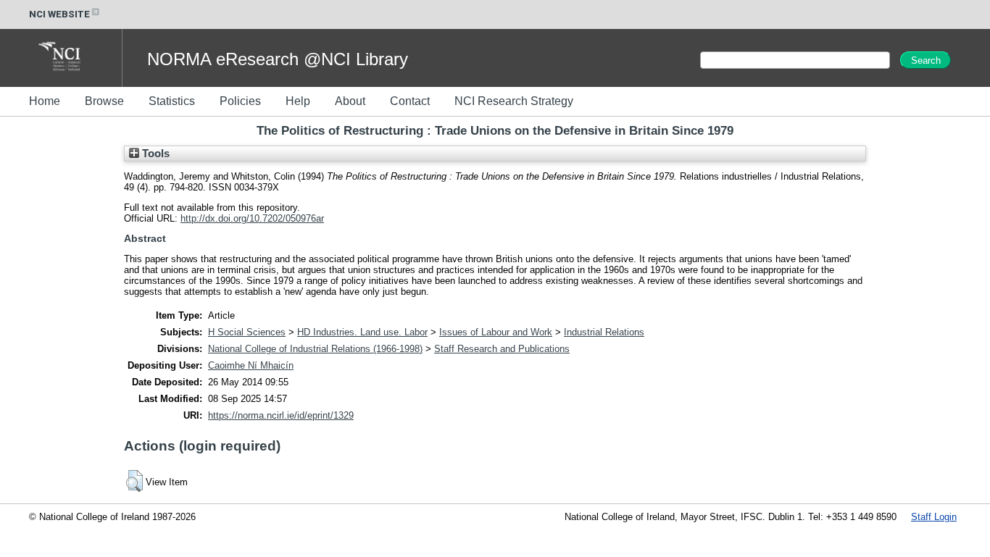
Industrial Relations (604, 332)
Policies (240, 101)
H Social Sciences (247, 332)
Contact (410, 101)
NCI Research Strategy (513, 101)
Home (44, 101)
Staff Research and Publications (502, 348)
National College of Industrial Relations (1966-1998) (315, 348)
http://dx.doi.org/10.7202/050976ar (252, 218)
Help (298, 101)
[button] (134, 481)
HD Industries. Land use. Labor (362, 332)
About (350, 101)
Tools (154, 153)
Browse (104, 101)
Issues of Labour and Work (495, 332)
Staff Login (934, 516)
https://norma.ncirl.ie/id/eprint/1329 (281, 415)
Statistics (172, 101)
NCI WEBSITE (59, 14)
